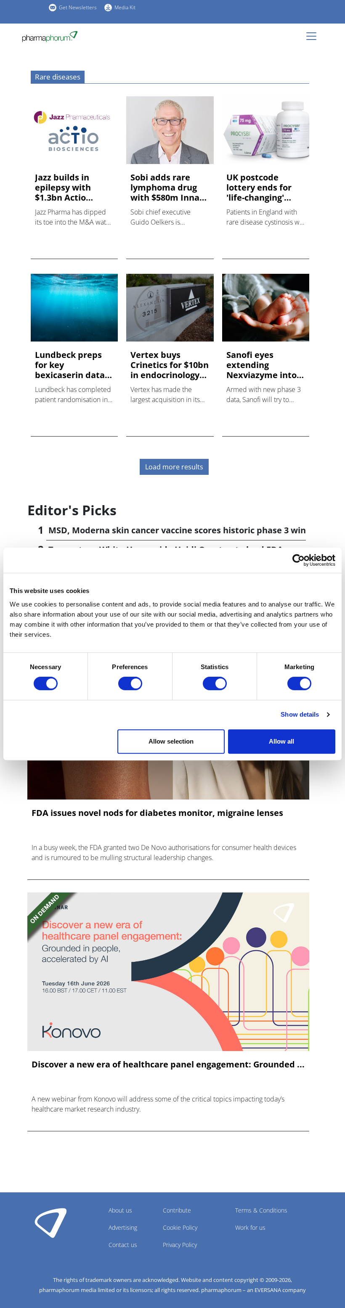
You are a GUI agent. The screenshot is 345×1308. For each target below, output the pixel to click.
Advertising (123, 1227)
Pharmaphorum (51, 1222)
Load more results (174, 466)
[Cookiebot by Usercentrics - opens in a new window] (298, 560)
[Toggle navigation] (314, 36)
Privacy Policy (180, 1245)
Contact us (123, 1245)
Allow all (281, 741)
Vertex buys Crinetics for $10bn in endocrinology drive (169, 365)
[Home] (53, 36)
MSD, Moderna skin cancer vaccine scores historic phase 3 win (177, 530)
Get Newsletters (78, 7)
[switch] (130, 683)
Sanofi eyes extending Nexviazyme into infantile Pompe (261, 365)
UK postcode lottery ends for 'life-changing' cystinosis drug (259, 187)
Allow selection (171, 741)
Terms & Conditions (261, 1210)
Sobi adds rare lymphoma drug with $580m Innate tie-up (169, 187)
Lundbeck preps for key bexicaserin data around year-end (70, 365)
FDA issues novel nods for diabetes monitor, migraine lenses (157, 813)
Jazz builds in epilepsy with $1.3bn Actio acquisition (63, 187)
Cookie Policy (180, 1227)
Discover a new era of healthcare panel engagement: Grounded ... (168, 1064)
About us (120, 1210)
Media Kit (124, 7)
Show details (300, 714)
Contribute (177, 1210)
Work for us (250, 1227)
